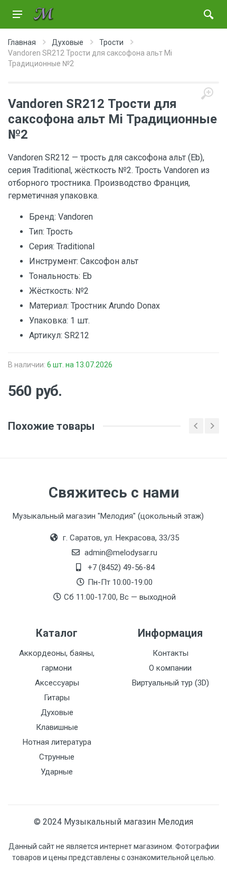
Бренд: (43, 217)
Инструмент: (54, 261)
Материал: (50, 306)
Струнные (56, 757)
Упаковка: (49, 320)
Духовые (57, 712)
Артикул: (46, 335)
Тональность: (55, 276)
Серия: (42, 246)
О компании (170, 668)
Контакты (170, 653)
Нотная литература (57, 742)
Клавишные (57, 727)
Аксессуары (57, 683)
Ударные (57, 771)
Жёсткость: (52, 291)
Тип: (37, 232)
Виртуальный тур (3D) (170, 683)
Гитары (57, 697)
